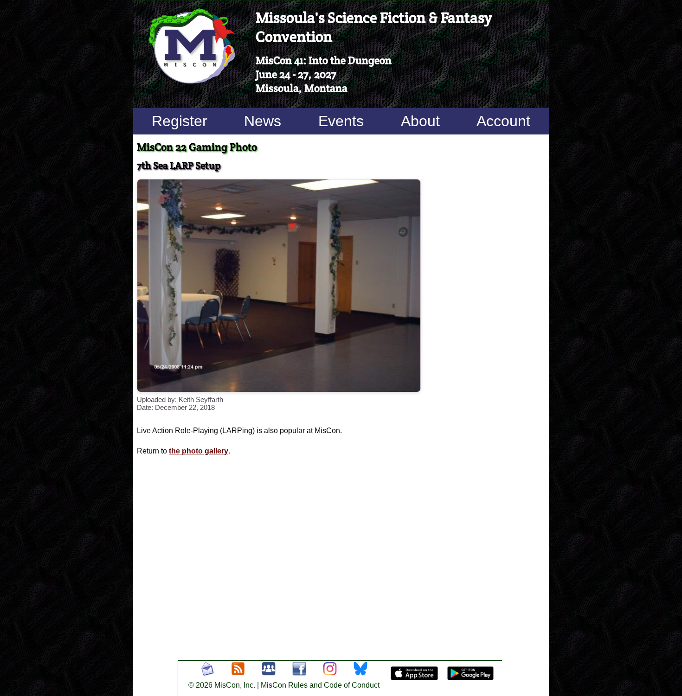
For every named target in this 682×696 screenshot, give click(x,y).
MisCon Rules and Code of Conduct (320, 685)
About (420, 121)
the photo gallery (198, 451)
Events (341, 121)
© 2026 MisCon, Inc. (221, 685)
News (262, 121)
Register (179, 121)
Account (503, 121)
